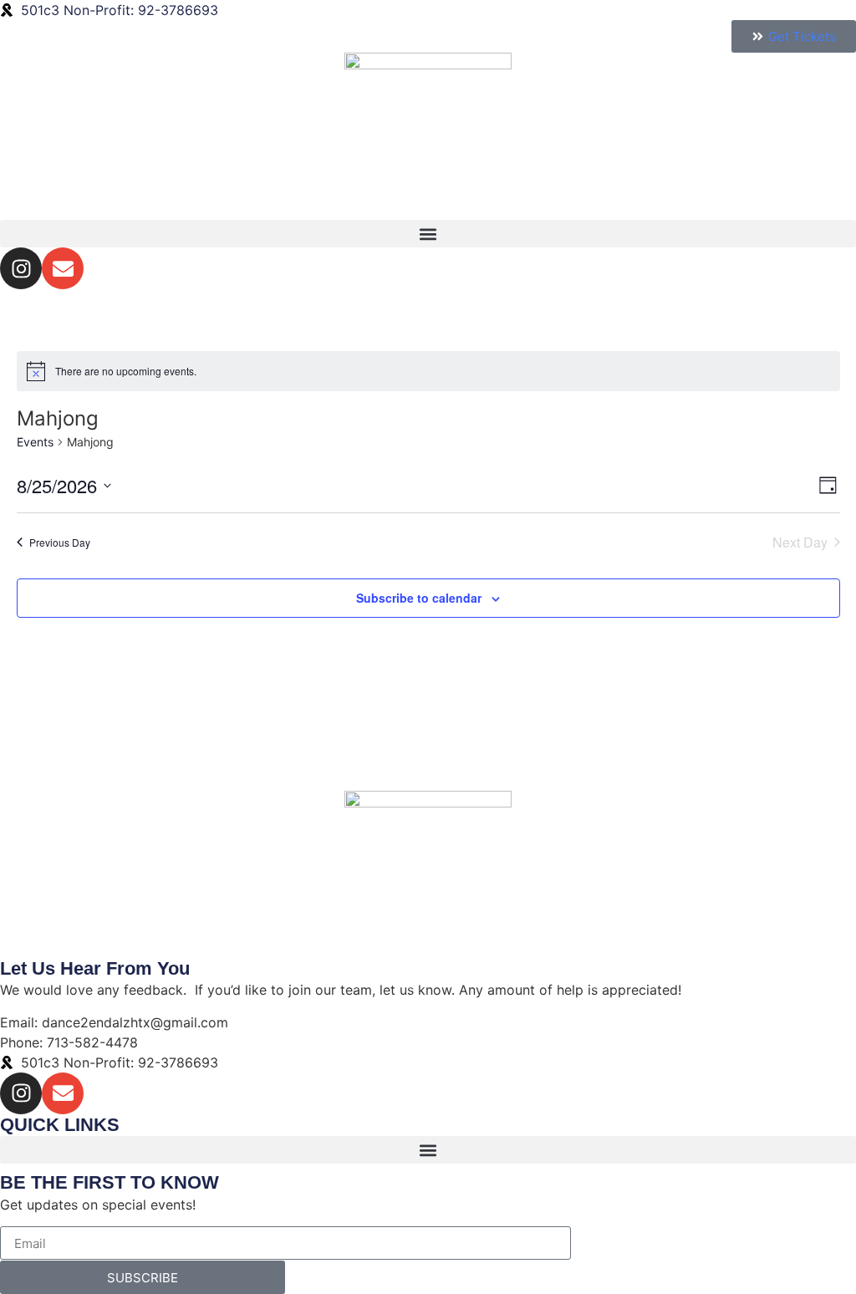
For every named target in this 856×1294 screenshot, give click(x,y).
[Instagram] (21, 268)
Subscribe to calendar (419, 597)
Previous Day (59, 542)
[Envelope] (63, 268)
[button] (428, 233)
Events (35, 442)
